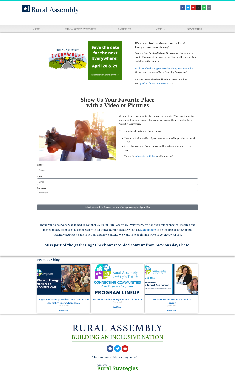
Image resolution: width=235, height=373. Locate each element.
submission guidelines (146, 156)
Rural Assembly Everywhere (81, 29)
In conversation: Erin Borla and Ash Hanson (171, 301)
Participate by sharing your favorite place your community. (164, 68)
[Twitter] (188, 7)
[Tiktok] (209, 7)
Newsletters (194, 29)
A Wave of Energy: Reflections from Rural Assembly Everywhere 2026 (63, 301)
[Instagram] (198, 7)
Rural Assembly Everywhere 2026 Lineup (117, 299)
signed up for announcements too (155, 83)
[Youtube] (193, 7)
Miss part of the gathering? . (117, 245)
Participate (124, 29)
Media (159, 29)
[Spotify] (204, 7)
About (36, 29)
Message (42, 188)
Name (40, 164)
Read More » (63, 311)
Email (40, 176)
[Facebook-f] (182, 7)
